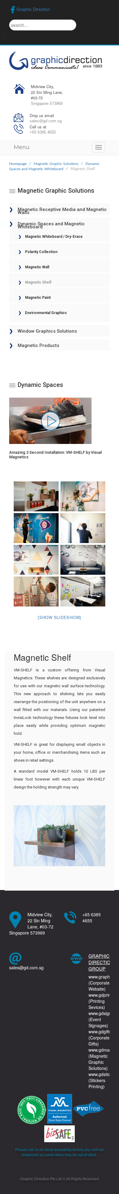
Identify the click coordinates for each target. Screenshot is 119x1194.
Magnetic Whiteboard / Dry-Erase (54, 236)
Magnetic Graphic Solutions (56, 164)
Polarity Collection (41, 252)
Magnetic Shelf (38, 282)
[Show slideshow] (59, 617)
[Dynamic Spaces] (36, 496)
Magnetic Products (38, 345)
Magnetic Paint (38, 297)
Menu (22, 147)
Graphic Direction (33, 9)
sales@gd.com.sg (26, 967)
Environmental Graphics (46, 313)
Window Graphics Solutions (47, 330)
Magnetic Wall (37, 267)
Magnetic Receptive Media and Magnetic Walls (62, 209)
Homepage (18, 164)
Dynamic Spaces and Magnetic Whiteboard (51, 223)
